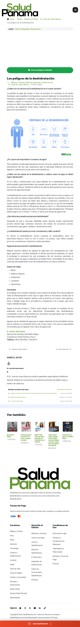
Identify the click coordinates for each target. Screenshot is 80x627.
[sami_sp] (40, 426)
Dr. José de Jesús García (18, 84)
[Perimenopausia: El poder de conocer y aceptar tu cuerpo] (26, 426)
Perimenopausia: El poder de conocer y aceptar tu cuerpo (26, 437)
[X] (30, 608)
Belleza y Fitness (18, 82)
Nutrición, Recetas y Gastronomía (39, 82)
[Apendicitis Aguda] (12, 426)
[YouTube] (35, 608)
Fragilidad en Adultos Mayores (19, 349)
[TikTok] (44, 608)
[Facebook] (25, 608)
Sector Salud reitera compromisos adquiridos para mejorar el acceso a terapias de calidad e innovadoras (53, 440)
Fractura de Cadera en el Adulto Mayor (67, 436)
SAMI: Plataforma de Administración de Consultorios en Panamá (40, 438)
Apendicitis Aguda (10, 436)
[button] (75, 10)
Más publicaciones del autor (64, 389)
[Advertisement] (40, 47)
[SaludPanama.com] (20, 9)
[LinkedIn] (40, 608)
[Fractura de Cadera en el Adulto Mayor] (67, 426)
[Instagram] (20, 608)
